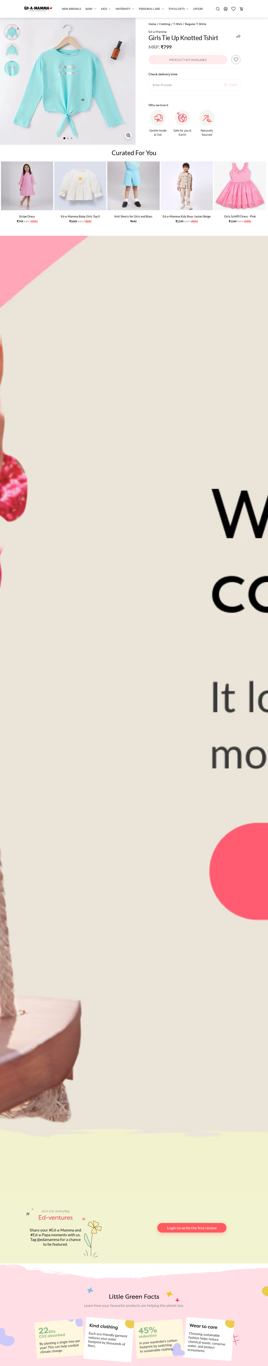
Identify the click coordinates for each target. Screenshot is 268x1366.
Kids (104, 8)
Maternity (123, 8)
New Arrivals (71, 8)
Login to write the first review (191, 1227)
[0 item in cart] (241, 8)
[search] (217, 8)
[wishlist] (233, 8)
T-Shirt (177, 24)
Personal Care (149, 8)
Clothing (164, 24)
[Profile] (225, 8)
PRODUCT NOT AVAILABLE (188, 60)
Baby (89, 8)
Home (152, 24)
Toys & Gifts (177, 8)
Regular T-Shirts (195, 24)
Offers (198, 8)
